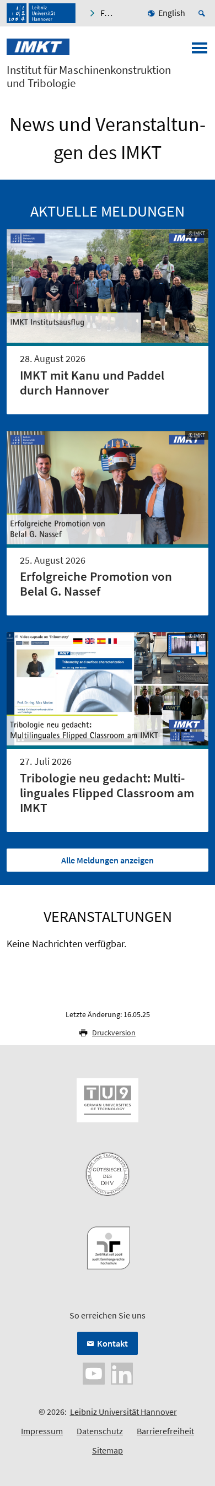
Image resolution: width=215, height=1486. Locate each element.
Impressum (42, 1430)
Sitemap (107, 1450)
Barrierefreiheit (165, 1430)
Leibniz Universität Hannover (123, 1411)
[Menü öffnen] (199, 51)
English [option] (171, 12)
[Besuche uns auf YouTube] (93, 1372)
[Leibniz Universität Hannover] (41, 13)
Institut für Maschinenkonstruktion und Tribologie (89, 76)
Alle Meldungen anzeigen (107, 860)
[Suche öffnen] (203, 13)
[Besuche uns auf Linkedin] (121, 1372)
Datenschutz (100, 1430)
